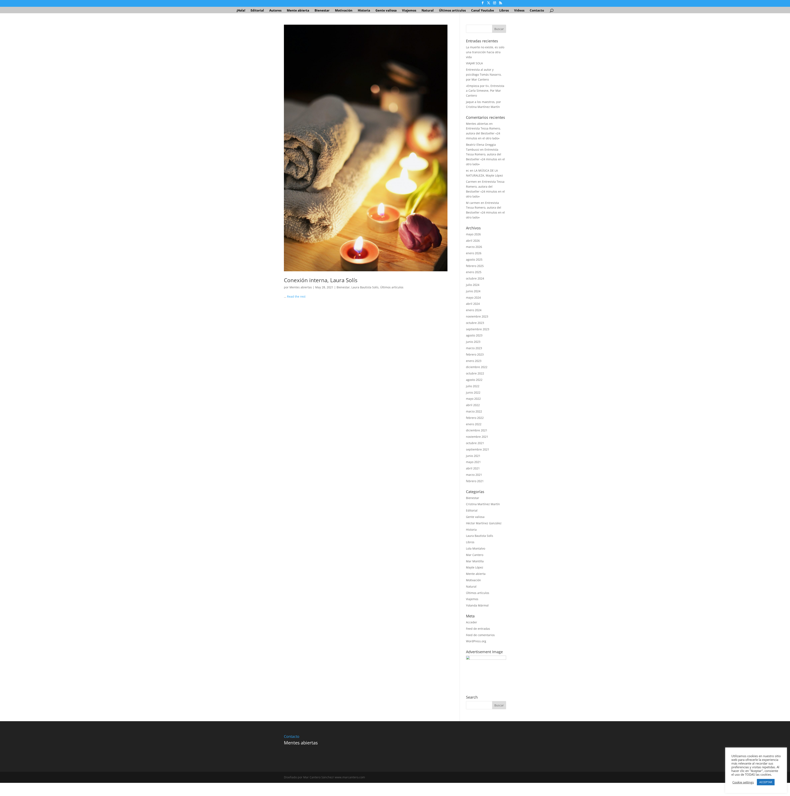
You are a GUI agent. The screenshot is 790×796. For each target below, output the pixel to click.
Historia (364, 10)
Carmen (471, 182)
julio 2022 (472, 386)
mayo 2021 (473, 462)
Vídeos (519, 10)
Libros (504, 10)
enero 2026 (473, 253)
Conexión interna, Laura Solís (320, 280)
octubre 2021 (475, 443)
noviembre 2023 (477, 316)
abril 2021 (473, 468)
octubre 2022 (475, 373)
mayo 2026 (473, 234)
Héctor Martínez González (484, 523)
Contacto (537, 10)
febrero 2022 (475, 418)
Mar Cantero (474, 555)
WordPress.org (476, 641)
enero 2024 (473, 310)
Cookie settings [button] (743, 782)
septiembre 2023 (477, 329)
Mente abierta (298, 10)
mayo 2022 (473, 399)
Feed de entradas (478, 629)
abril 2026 (473, 241)
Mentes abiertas (300, 287)
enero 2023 (473, 361)
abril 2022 (473, 405)
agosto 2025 (474, 259)
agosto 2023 (474, 335)
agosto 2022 (474, 380)
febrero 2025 (475, 266)
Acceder (471, 622)
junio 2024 (473, 291)
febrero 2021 (475, 481)
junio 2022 (473, 392)
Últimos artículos (452, 10)
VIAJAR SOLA (474, 63)
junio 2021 (473, 456)
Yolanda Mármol (477, 605)
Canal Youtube (482, 10)
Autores (275, 10)
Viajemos (409, 10)
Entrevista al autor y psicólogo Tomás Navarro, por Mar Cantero (484, 74)
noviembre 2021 (477, 437)
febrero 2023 (475, 354)
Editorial (257, 10)
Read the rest (296, 296)
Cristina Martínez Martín (483, 504)
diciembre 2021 (476, 430)
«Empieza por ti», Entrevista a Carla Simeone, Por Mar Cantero (485, 91)
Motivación (343, 10)
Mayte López (474, 567)
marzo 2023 (474, 348)
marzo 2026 (474, 247)
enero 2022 (473, 424)
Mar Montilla (475, 561)
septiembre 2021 (477, 449)
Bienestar (322, 10)
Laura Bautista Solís (365, 287)
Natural (428, 10)
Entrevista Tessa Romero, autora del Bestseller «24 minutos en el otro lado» (483, 133)
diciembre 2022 (476, 367)
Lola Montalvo (475, 548)
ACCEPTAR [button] (765, 782)
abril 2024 (473, 304)
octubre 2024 (475, 278)
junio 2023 (473, 342)
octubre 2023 (475, 323)
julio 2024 (472, 285)
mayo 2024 (473, 297)
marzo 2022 (474, 411)
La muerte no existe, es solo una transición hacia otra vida (485, 52)
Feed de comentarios (480, 635)
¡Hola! (241, 10)
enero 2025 (473, 272)
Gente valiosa (386, 10)
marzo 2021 (474, 475)
